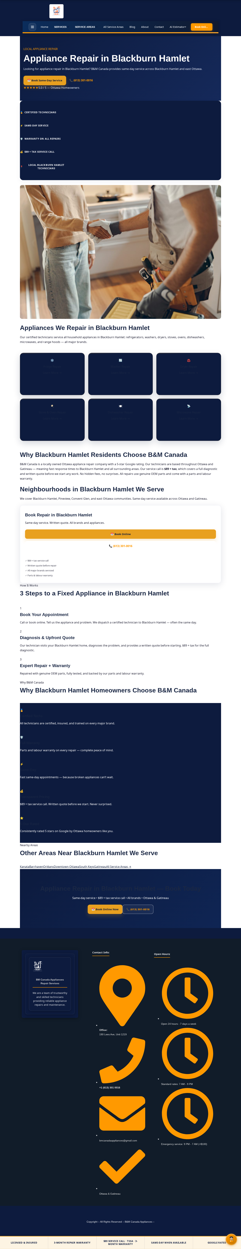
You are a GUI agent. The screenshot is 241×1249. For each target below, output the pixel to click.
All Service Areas (113, 27)
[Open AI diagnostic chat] (231, 1239)
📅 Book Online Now (105, 909)
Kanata (24, 867)
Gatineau (100, 867)
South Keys (86, 867)
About (145, 27)
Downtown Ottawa (66, 867)
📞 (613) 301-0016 (81, 80)
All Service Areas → (118, 867)
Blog (132, 27)
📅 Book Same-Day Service (44, 80)
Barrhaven (36, 867)
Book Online (202, 27)
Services (61, 26)
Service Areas (86, 26)
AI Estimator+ (178, 27)
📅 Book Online (120, 534)
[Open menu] (32, 27)
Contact (159, 27)
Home (44, 27)
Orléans (48, 867)
